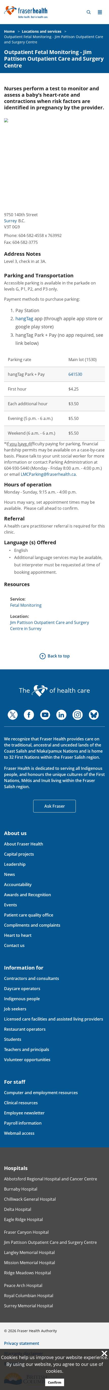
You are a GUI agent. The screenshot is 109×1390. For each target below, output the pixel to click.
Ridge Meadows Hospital (27, 1273)
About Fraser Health (23, 844)
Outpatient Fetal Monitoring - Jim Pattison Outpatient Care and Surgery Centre (54, 59)
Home (9, 31)
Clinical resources (21, 1103)
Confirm (54, 1382)
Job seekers (15, 1009)
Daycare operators (22, 988)
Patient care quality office (28, 915)
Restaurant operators (25, 1029)
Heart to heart (17, 935)
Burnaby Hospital (20, 1189)
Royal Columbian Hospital (28, 1295)
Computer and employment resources (41, 1092)
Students (12, 1039)
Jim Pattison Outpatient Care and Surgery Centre (50, 1242)
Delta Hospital (17, 1209)
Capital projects (19, 854)
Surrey (10, 221)
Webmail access (19, 1133)
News (9, 874)
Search (89, 12)
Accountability (18, 884)
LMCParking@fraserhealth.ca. (49, 474)
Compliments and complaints (32, 925)
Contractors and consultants (31, 978)
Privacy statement (21, 1343)
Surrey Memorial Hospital (28, 1306)
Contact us (14, 945)
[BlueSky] (94, 715)
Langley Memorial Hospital (29, 1252)
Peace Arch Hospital (23, 1285)
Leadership (15, 864)
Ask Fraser (54, 806)
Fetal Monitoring (26, 605)
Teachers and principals (26, 1049)
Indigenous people (22, 999)
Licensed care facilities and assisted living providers (53, 1019)
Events (10, 905)
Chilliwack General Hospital (30, 1199)
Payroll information (23, 1123)
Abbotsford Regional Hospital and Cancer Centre (50, 1179)
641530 (75, 374)
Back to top (59, 656)
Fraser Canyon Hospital (26, 1232)
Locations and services (41, 31)
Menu (100, 12)
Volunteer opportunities (27, 1059)
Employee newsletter (24, 1113)
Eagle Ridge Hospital (23, 1219)
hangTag (24, 318)
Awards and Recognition (27, 894)
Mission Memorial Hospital (29, 1262)
